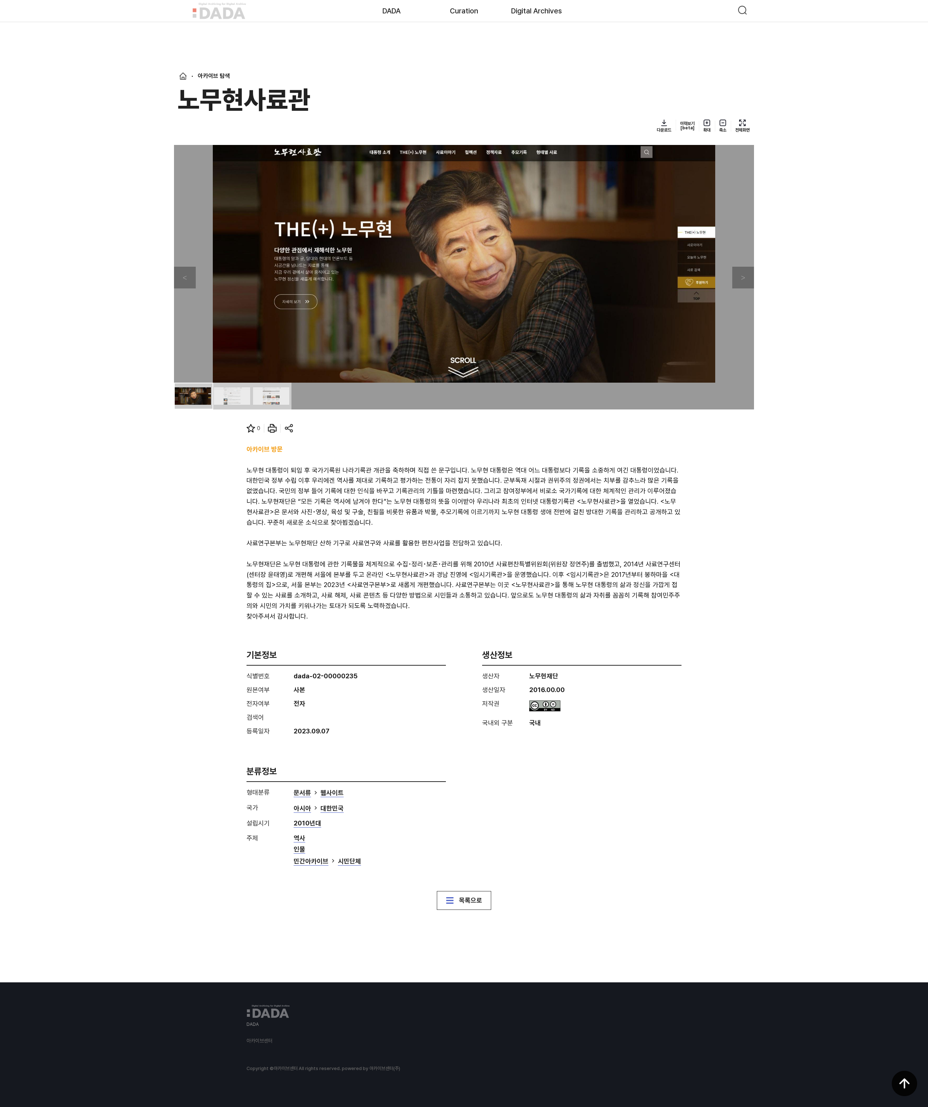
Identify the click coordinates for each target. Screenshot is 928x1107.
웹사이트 (332, 793)
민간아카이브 (311, 861)
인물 (299, 849)
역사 (299, 838)
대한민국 (332, 808)
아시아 (302, 808)
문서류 (302, 793)
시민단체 (349, 861)
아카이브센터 (259, 1041)
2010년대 (307, 823)
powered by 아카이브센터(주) (371, 1068)
